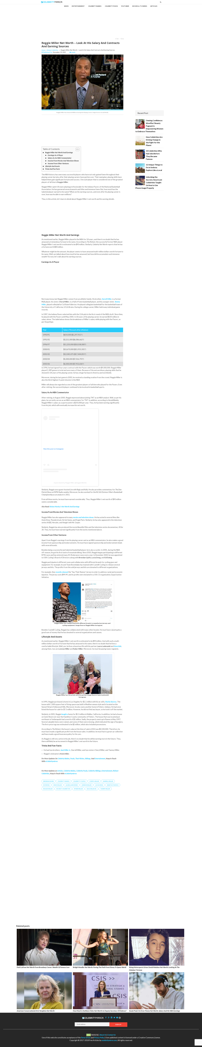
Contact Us (112, 1035)
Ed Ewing (46, 785)
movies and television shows (83, 517)
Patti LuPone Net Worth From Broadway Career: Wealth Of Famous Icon (43, 967)
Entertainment (100, 758)
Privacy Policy (99, 1037)
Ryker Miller (78, 789)
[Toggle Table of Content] (76, 149)
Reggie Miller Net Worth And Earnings (59, 152)
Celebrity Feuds (82, 771)
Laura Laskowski (72, 785)
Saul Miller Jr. (91, 789)
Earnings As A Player (55, 155)
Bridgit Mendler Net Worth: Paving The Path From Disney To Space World (99, 967)
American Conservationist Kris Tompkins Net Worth (35, 1011)
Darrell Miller (108, 781)
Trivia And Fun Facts (52, 169)
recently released (62, 572)
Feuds (72, 758)
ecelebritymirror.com (109, 1040)
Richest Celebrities (52, 50)
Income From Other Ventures (58, 163)
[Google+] (108, 1017)
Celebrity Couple (79, 781)
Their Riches (79, 758)
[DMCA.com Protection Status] (92, 1035)
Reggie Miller (47, 789)
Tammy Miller (105, 789)
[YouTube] (117, 1017)
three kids (117, 646)
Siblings (87, 758)
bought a (64, 714)
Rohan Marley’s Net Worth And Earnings (64, 506)
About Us (102, 1035)
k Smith (73, 52)
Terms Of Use (85, 1037)
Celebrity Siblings (94, 771)
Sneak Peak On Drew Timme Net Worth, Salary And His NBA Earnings (154, 1011)
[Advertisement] (101, 19)
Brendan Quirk (48, 781)
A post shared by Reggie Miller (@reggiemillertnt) (70, 483)
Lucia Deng (99, 785)
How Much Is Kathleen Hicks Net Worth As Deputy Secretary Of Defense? (99, 1011)
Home (43, 50)
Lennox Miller (86, 785)
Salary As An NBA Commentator (59, 158)
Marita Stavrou (112, 785)
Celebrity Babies (64, 758)
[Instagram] (111, 1017)
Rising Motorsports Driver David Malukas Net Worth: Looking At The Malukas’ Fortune (154, 968)
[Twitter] (114, 1017)
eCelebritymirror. (52, 761)
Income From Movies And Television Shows (63, 161)
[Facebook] (106, 1017)
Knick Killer (57, 785)
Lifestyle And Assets (52, 166)
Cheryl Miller (94, 781)
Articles (60, 771)
